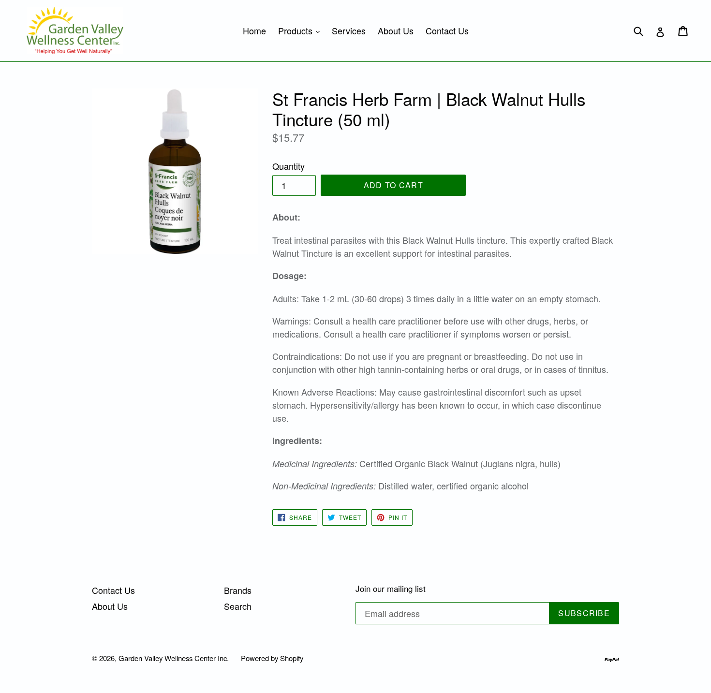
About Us (396, 30)
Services (349, 30)
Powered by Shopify (272, 658)
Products (301, 30)
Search (238, 606)
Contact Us (447, 30)
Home (254, 30)
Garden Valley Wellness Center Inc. (173, 658)
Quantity (288, 166)
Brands (238, 590)
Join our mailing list (391, 588)
